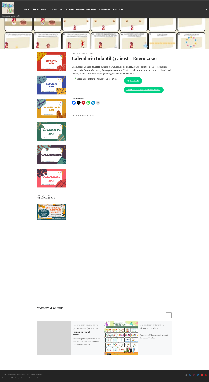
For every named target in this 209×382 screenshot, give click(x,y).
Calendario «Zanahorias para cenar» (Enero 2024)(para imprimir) (87, 328)
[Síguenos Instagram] (194, 375)
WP (12, 378)
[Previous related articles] (163, 315)
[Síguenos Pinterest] (206, 375)
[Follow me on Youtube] (202, 375)
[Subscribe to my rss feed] (186, 375)
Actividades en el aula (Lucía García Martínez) (143, 90)
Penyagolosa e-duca (16, 374)
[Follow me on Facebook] (190, 375)
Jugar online (133, 80)
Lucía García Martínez (89, 70)
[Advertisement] (51, 260)
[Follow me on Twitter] (198, 375)
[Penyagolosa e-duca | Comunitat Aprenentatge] (8, 7)
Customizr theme (35, 378)
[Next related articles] (169, 315)
